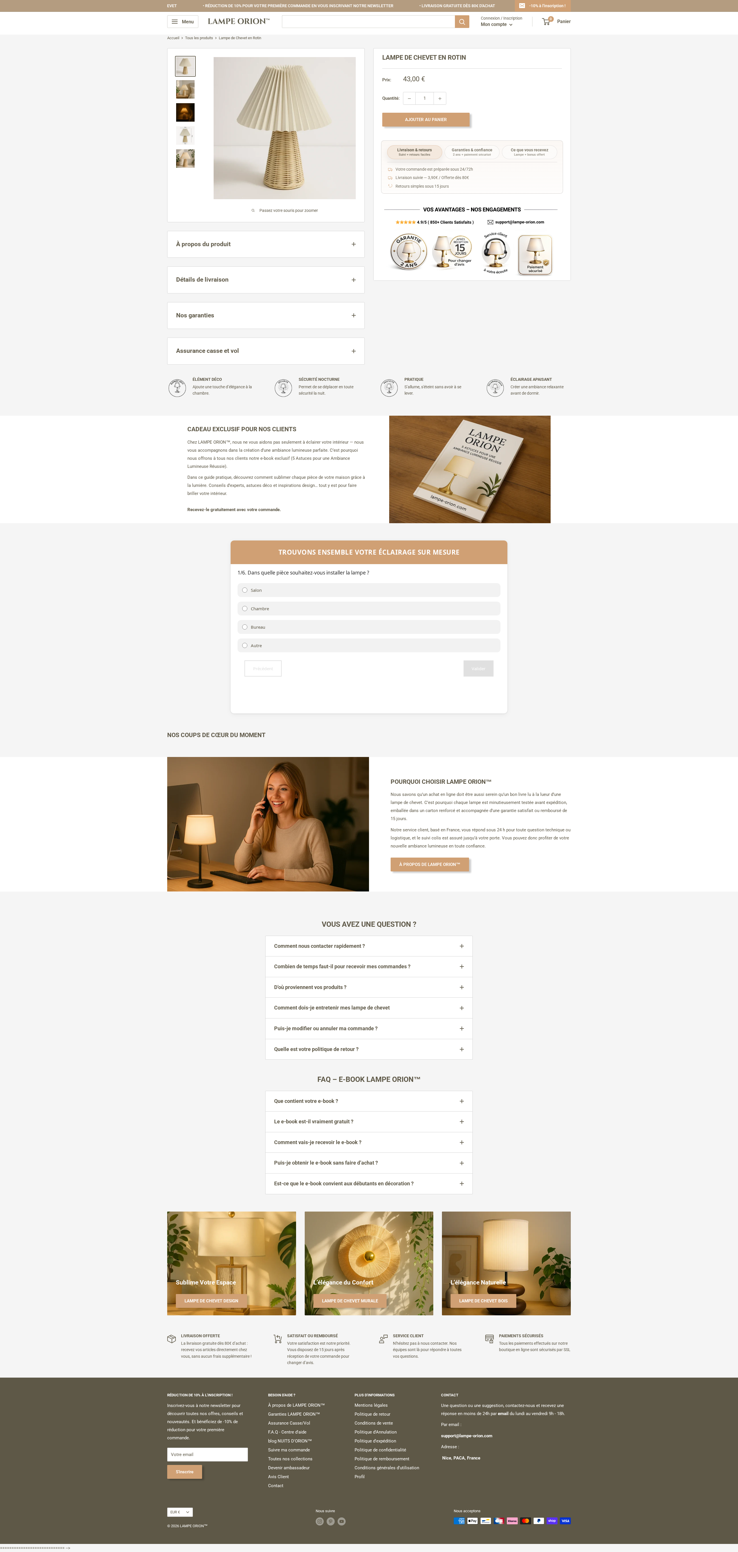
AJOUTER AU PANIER (426, 120)
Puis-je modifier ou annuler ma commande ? (326, 1028)
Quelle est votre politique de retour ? (316, 1049)
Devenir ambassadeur (289, 1467)
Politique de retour (372, 1414)
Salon (256, 590)
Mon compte (494, 24)
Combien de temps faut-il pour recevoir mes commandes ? (342, 966)
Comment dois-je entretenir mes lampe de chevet (332, 1008)
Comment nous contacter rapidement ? (319, 946)
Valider (478, 668)
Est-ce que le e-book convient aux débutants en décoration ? (344, 1183)
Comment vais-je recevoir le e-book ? (318, 1142)
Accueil (173, 38)
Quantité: (391, 98)
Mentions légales (371, 1405)
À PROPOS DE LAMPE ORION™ (429, 864)
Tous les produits (199, 38)
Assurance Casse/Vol (289, 1423)
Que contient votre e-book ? (306, 1101)
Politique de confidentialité (380, 1450)
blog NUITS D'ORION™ (290, 1441)
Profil (360, 1476)
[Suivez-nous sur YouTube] (342, 1521)
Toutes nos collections (290, 1458)
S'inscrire (184, 1471)
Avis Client (278, 1476)
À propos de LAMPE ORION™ (296, 1405)
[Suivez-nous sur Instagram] (320, 1521)
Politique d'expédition (375, 1441)
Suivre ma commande (289, 1450)
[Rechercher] (462, 21)
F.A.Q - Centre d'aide (287, 1432)
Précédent (263, 668)
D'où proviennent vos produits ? (310, 987)
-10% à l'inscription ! (547, 5)
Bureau (258, 627)
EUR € (175, 1512)
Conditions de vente (374, 1423)
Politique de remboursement (382, 1458)
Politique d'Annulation (376, 1432)
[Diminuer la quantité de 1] (409, 99)
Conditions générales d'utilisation (387, 1467)
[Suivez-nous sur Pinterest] (331, 1521)
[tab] (414, 152)
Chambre (260, 608)
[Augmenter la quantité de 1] (440, 99)
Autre (256, 645)
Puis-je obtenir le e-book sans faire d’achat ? (326, 1163)
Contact (275, 1485)
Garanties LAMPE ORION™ (294, 1414)
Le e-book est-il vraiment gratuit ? (313, 1121)
